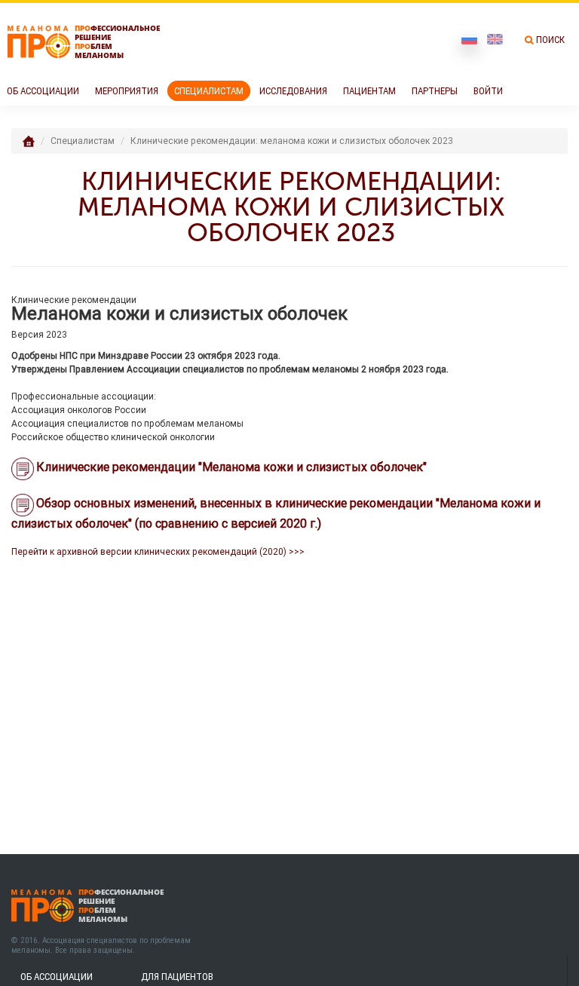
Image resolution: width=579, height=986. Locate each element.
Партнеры (435, 90)
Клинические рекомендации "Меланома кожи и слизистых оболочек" (231, 466)
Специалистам (209, 90)
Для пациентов (177, 976)
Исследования (293, 90)
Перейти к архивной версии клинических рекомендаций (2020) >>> (158, 551)
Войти (488, 90)
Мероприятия (126, 90)
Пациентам (369, 90)
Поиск (550, 39)
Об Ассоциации (43, 90)
